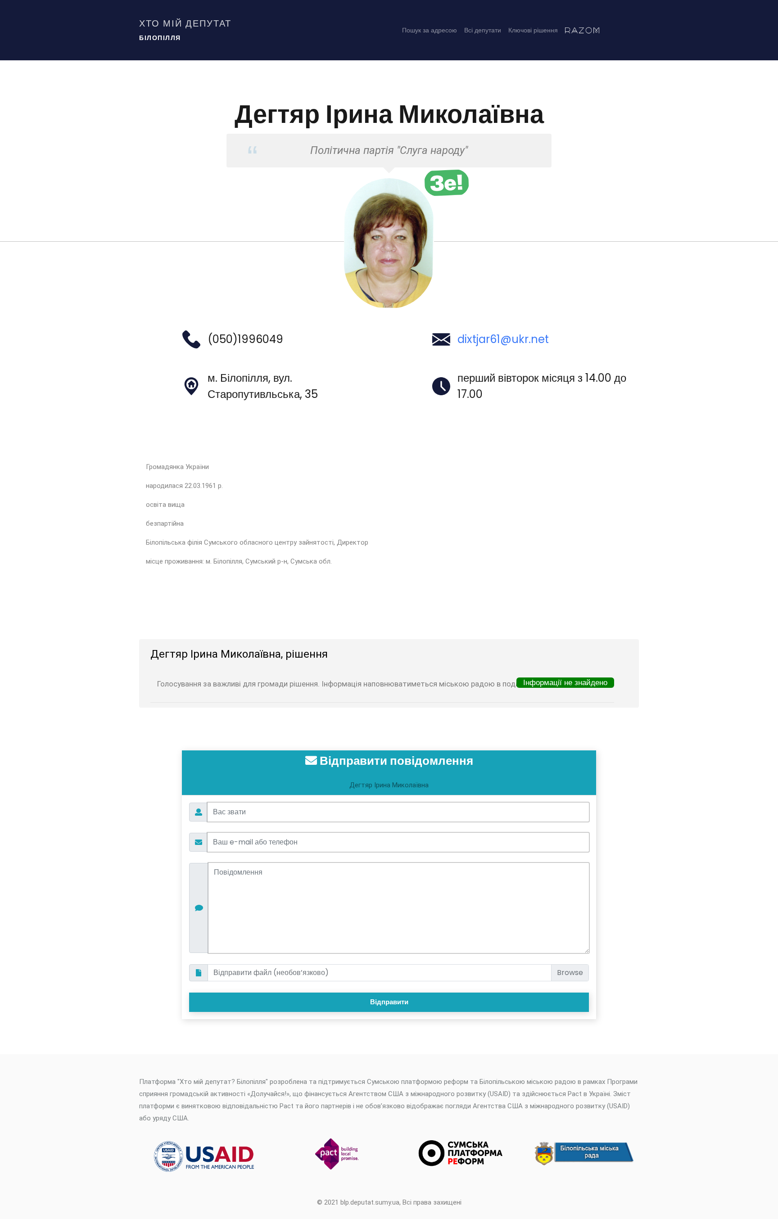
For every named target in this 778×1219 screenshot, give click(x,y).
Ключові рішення (533, 30)
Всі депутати (482, 30)
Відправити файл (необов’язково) (271, 972)
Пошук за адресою (429, 30)
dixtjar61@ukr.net (503, 339)
